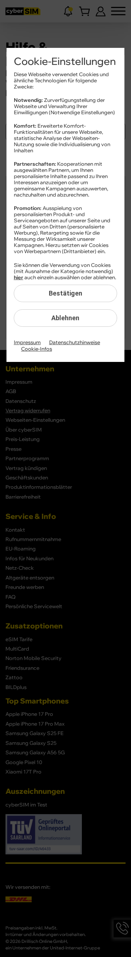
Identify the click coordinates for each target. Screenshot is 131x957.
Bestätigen (65, 293)
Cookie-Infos (36, 349)
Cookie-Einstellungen (65, 61)
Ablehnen (65, 318)
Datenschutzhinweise (74, 343)
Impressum (27, 343)
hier (18, 278)
